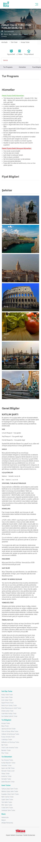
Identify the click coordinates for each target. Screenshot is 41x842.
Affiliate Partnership (7, 823)
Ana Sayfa (4, 42)
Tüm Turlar (14, 42)
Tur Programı (7, 67)
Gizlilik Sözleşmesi (29, 835)
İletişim (3, 820)
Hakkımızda (4, 817)
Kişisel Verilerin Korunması (14, 835)
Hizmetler (22, 67)
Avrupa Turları (25, 42)
